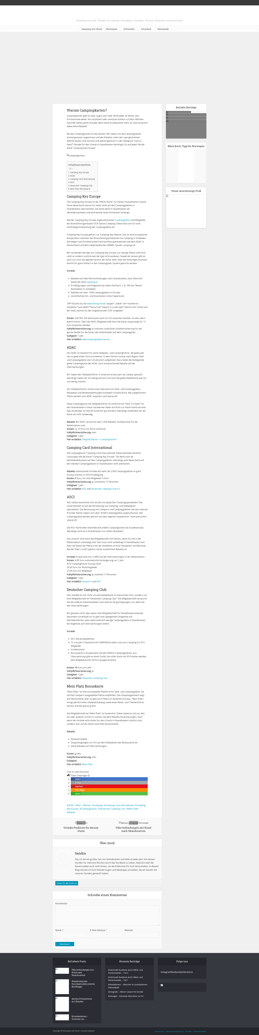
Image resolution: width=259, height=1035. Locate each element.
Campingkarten (89, 808)
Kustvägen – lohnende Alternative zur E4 (125, 996)
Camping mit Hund (91, 29)
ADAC (72, 175)
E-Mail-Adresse (98, 930)
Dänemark (163, 29)
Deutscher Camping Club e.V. (105, 488)
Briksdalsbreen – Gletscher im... (80, 1017)
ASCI (72, 182)
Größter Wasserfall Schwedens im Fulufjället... (186, 124)
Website (129, 930)
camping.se (92, 281)
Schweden (129, 29)
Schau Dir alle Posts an (67, 883)
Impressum (159, 1031)
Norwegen (111, 29)
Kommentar (61, 903)
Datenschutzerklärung (175, 1031)
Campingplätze (122, 220)
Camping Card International (82, 179)
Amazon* (86, 581)
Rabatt (71, 812)
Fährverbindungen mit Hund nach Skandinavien (83, 972)
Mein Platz (87, 764)
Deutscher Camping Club (81, 185)
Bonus (87, 805)
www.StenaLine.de (96, 303)
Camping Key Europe (79, 172)
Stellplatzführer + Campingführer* (99, 439)
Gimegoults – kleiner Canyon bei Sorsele (125, 991)
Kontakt (188, 1031)
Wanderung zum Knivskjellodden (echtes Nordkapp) (83, 984)
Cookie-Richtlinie (199, 1031)
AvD (84, 488)
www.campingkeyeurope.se (96, 339)
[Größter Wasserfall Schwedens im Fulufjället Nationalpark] (191, 136)
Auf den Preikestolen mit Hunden (82, 1000)
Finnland (146, 29)
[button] (76, 779)
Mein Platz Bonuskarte (80, 189)
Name (59, 930)
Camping (98, 805)
